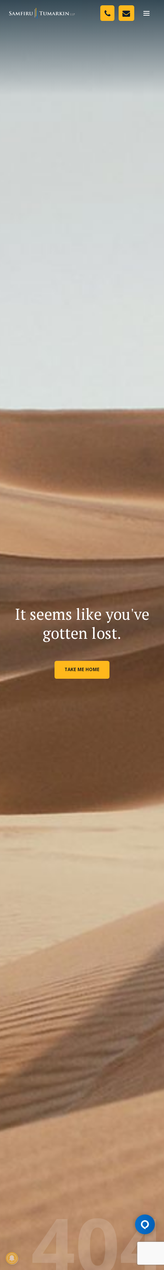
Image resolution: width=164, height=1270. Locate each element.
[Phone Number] (107, 13)
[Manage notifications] (12, 1258)
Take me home (82, 669)
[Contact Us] (126, 13)
